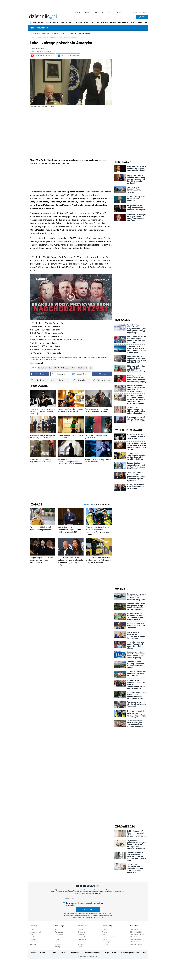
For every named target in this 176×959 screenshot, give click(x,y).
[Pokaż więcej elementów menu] (146, 22)
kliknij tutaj (100, 917)
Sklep (144, 12)
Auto (56, 929)
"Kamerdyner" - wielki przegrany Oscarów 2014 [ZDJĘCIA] (70, 410)
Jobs (73, 368)
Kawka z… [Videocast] (68, 33)
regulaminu (89, 903)
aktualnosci (52, 37)
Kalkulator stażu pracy (137, 934)
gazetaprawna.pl (134, 12)
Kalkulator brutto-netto (137, 942)
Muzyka (80, 944)
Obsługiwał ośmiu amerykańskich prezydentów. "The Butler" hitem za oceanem (70, 461)
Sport (57, 939)
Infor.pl (32, 929)
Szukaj (143, 17)
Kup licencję (52, 359)
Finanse (104, 932)
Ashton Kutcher (45, 368)
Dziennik (32, 37)
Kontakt (33, 953)
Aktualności (42, 28)
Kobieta (80, 929)
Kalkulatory (134, 926)
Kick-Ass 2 (82, 368)
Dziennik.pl (59, 926)
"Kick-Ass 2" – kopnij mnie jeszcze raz (96, 436)
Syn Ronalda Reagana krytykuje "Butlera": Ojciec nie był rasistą (42, 436)
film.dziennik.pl (42, 37)
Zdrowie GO (55, 33)
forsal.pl (87, 12)
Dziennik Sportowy (84, 33)
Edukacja (81, 934)
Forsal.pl (32, 937)
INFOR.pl (77, 12)
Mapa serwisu (110, 953)
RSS (144, 953)
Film (32, 28)
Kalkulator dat (134, 929)
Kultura (80, 947)
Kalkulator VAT (134, 937)
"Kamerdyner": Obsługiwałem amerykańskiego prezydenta (97, 410)
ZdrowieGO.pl (120, 12)
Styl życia (105, 944)
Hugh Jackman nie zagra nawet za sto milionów (98, 460)
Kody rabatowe (82, 932)
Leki (103, 934)
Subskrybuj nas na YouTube (44, 55)
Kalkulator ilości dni (136, 932)
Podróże (58, 944)
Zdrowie (57, 942)
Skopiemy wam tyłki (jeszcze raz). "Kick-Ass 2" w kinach (41, 460)
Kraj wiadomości (104, 504)
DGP (109, 12)
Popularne (89, 504)
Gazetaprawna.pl (35, 932)
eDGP (31, 934)
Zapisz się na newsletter (70, 55)
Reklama (53, 953)
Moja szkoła (82, 937)
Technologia (59, 932)
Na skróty (33, 926)
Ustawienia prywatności (129, 953)
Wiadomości (59, 937)
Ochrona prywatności (92, 953)
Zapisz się (88, 909)
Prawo (104, 929)
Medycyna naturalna (108, 937)
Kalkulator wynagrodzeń (137, 944)
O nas (42, 953)
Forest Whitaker (61, 368)
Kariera (64, 953)
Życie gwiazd (82, 939)
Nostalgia (45, 33)
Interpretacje (34, 942)
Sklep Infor (33, 944)
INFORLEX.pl (99, 12)
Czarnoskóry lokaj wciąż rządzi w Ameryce (70, 436)
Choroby (104, 939)
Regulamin (75, 953)
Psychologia (106, 942)
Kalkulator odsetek (136, 939)
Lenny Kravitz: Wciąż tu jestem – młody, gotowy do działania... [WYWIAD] (42, 411)
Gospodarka (59, 934)
